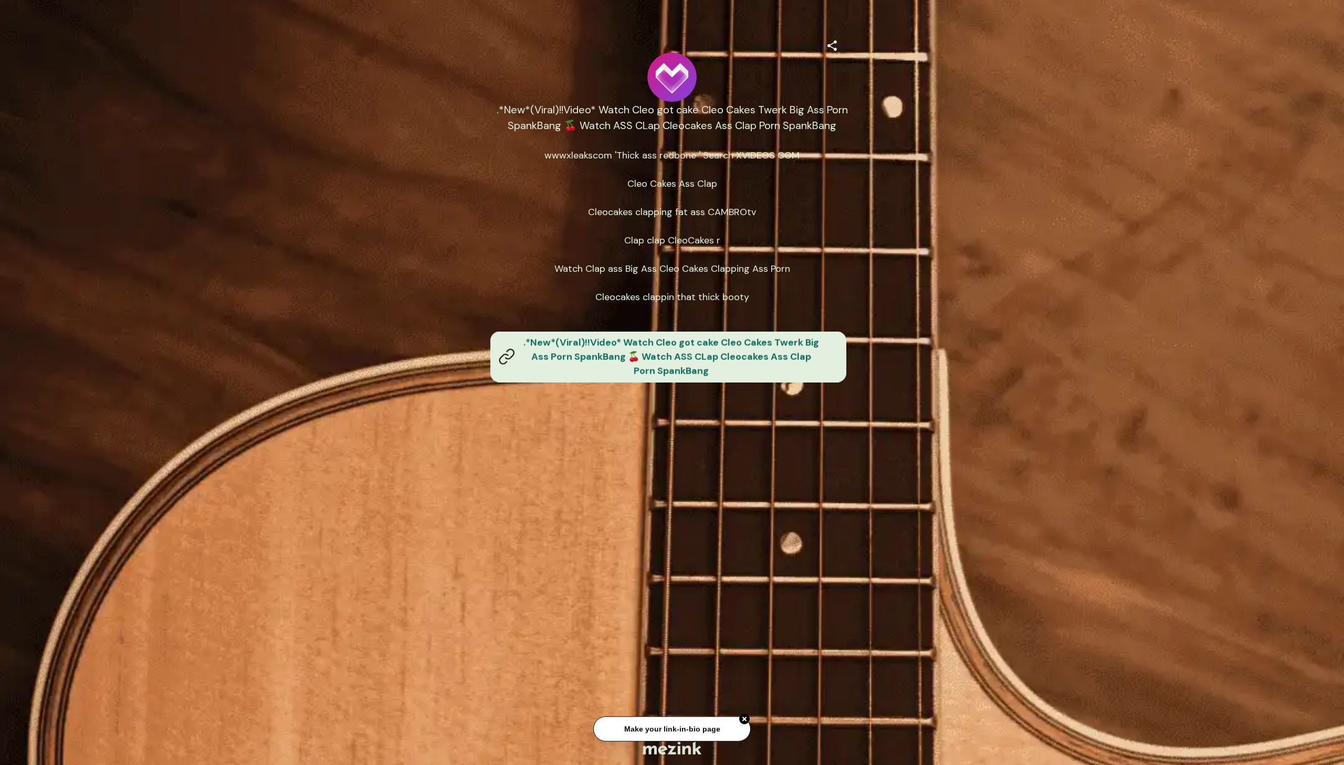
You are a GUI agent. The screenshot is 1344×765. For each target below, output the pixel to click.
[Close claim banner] (744, 715)
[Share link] (832, 44)
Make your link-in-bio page (672, 725)
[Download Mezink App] (672, 748)
